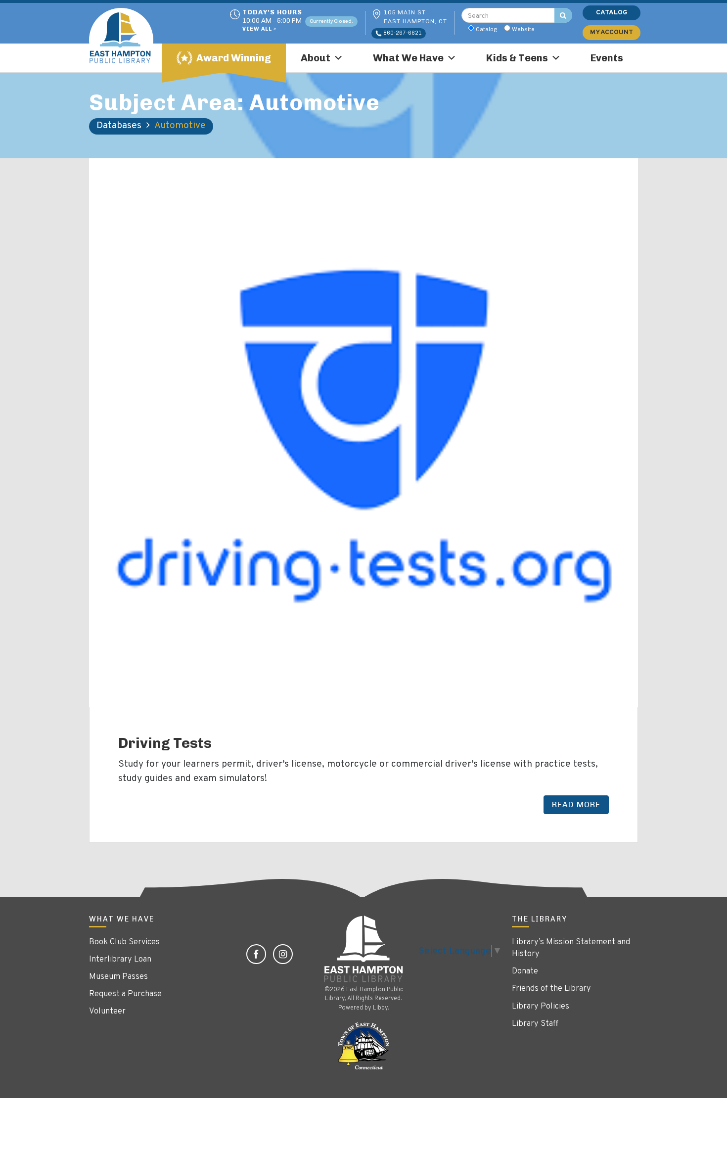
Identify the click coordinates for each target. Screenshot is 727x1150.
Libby (380, 1008)
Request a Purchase (125, 994)
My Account (611, 32)
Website (523, 29)
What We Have (408, 58)
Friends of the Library (551, 989)
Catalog (487, 29)
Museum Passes (118, 977)
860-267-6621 (402, 33)
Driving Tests (165, 743)
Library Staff (535, 1024)
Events (607, 58)
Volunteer (107, 1011)
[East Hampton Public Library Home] (128, 40)
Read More (576, 804)
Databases (118, 126)
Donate (525, 971)
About (315, 58)
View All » (259, 29)
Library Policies (540, 1007)
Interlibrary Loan (120, 960)
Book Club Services (124, 942)
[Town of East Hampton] (363, 1046)
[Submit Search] (563, 15)
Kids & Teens (517, 58)
